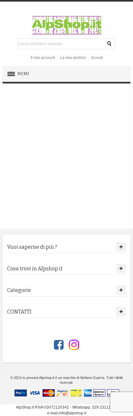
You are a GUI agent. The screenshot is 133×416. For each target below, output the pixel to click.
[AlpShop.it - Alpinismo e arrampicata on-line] (66, 25)
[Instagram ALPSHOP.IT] (74, 345)
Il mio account (43, 57)
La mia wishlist (73, 57)
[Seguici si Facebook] (59, 345)
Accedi (97, 57)
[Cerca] (109, 44)
